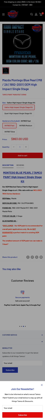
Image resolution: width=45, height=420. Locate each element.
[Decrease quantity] (13, 146)
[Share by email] (41, 257)
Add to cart (22, 155)
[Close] (42, 384)
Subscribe (22, 415)
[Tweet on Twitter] (36, 257)
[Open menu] (3, 14)
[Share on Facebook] (28, 257)
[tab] (8, 165)
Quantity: (6, 147)
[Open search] (31, 14)
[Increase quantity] (26, 146)
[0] (40, 14)
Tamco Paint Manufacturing (14, 95)
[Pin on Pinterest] (32, 257)
